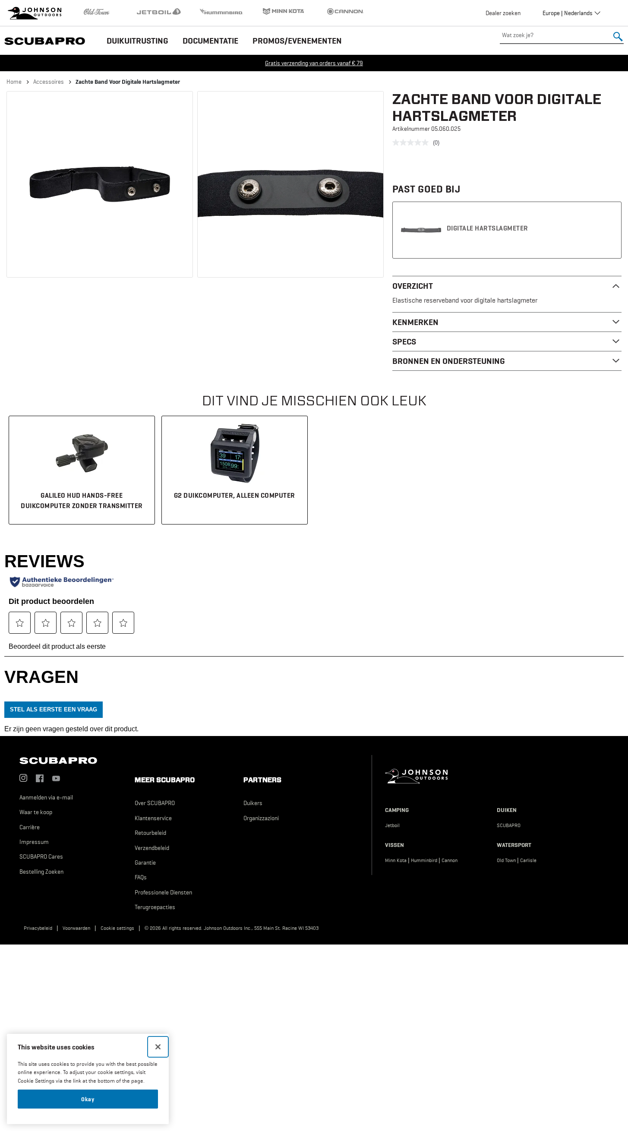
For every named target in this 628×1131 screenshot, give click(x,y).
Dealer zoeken (503, 12)
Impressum (34, 841)
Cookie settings (117, 928)
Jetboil (392, 825)
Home (14, 81)
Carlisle (528, 860)
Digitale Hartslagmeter (487, 228)
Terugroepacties (155, 907)
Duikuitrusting (137, 40)
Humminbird (424, 860)
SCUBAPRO (509, 825)
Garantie (145, 862)
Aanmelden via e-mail (46, 797)
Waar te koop (35, 812)
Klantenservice (153, 818)
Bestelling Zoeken (41, 871)
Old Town (506, 860)
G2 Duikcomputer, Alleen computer (234, 495)
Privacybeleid (38, 928)
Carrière (29, 827)
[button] (99, 184)
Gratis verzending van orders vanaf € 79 (314, 63)
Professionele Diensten (163, 892)
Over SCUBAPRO (155, 802)
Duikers (252, 802)
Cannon (450, 860)
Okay (88, 1099)
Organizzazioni (261, 818)
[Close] (157, 1046)
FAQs (141, 877)
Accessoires (48, 81)
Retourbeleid (150, 832)
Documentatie (210, 40)
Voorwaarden (76, 928)
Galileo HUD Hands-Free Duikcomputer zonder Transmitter (82, 500)
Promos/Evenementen (297, 40)
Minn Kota (396, 860)
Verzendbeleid (152, 847)
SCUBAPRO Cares (41, 856)
